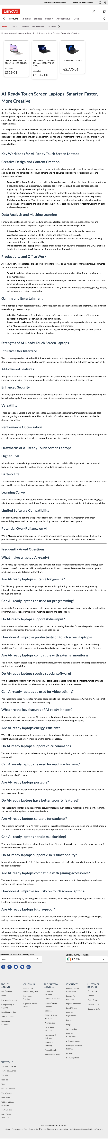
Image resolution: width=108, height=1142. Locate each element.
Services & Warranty (49, 1044)
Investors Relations (9, 1000)
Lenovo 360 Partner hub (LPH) (30, 990)
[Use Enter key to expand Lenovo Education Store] (94, 2)
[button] (100, 2)
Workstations (50, 1023)
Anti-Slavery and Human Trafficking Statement (87, 1129)
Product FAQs (93, 1004)
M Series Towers (8, 1089)
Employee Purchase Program (74, 1047)
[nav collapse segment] (104, 18)
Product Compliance (71, 1035)
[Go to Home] (11, 11)
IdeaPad (4, 1080)
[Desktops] (30, 26)
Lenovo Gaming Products (51, 1004)
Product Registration (71, 1014)
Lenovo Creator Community (72, 990)
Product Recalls (51, 1050)
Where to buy (71, 1029)
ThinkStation (6, 1110)
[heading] (16, 61)
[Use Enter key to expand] (99, 11)
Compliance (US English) (7, 1006)
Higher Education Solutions (30, 1005)
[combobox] (87, 959)
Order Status (93, 1000)
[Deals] (8, 26)
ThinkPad (5, 1075)
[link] (105, 3)
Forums (69, 1020)
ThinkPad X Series (8, 1071)
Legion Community (73, 1003)
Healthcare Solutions (27, 997)
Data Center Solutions (50, 1029)
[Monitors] (57, 26)
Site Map (43, 1129)
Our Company (7, 991)
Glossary (69, 1053)
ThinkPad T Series (8, 1066)
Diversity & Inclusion (6, 1022)
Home (4, 33)
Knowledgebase (15, 33)
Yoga (3, 1084)
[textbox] (87, 959)
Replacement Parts (52, 1054)
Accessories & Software (50, 1036)
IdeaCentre (6, 1098)
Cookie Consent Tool (19, 1129)
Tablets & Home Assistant (51, 1016)
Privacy (7, 1129)
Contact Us (92, 991)
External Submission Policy (58, 1129)
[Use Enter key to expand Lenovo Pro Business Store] (67, 2)
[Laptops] (18, 26)
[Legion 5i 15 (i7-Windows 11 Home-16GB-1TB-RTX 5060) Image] (44, 49)
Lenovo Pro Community (71, 997)
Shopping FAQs (94, 1009)
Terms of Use (33, 1129)
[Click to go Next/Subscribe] (38, 959)
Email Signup (71, 1008)
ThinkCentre (6, 1093)
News (3, 996)
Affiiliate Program (73, 1041)
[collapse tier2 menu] (59, 26)
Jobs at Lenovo (7, 1017)
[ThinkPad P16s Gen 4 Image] (72, 49)
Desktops (48, 1011)
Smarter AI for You (52, 999)
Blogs (68, 1025)
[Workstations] (45, 26)
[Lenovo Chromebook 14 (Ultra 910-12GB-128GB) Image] (16, 49)
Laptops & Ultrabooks (49, 992)
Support (91, 996)
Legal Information (8, 1012)
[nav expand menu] (4, 18)
